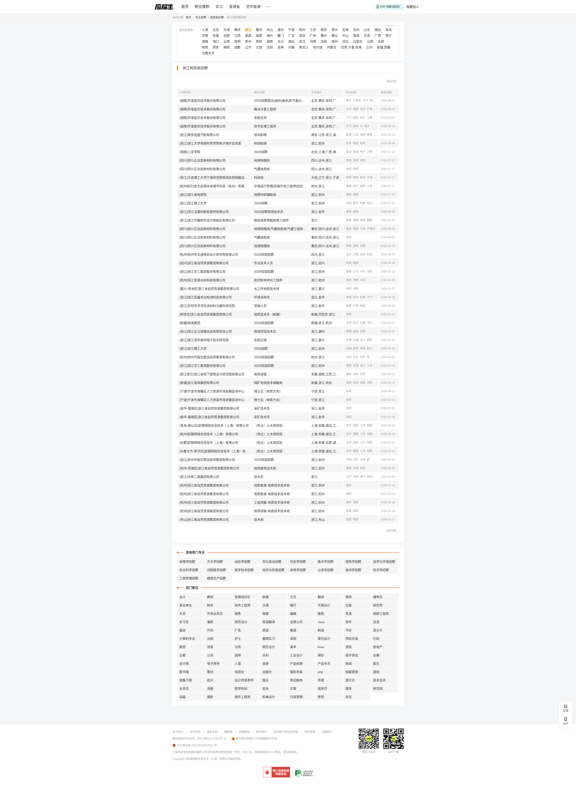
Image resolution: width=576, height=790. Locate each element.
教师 (210, 597)
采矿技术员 (262, 408)
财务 (210, 605)
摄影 (210, 697)
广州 (313, 35)
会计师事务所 (244, 680)
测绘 (374, 126)
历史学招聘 (298, 561)
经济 (362, 254)
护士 (238, 638)
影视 (348, 134)
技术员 (258, 477)
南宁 (388, 35)
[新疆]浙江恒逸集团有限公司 (199, 383)
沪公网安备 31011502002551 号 (197, 745)
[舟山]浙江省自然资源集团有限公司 (204, 519)
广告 (238, 630)
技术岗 (258, 519)
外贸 (210, 630)
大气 (365, 100)
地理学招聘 (187, 561)
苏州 (356, 30)
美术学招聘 (325, 561)
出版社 (267, 672)
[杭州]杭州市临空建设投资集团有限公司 (207, 357)
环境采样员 (262, 297)
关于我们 (177, 732)
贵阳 (259, 41)
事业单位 (185, 605)
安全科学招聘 (188, 570)
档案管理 (351, 672)
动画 (182, 697)
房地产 (377, 647)
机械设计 (268, 697)
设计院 (184, 663)
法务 (238, 647)
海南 (205, 41)
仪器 (362, 297)
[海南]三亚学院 (190, 152)
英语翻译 (268, 622)
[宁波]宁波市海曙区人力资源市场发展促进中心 (212, 391)
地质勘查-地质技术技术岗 (272, 485)
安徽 (216, 35)
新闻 (348, 663)
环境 (369, 177)
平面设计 (324, 605)
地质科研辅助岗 (265, 194)
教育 (369, 134)
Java (321, 622)
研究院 (377, 688)
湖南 (270, 41)
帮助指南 (309, 732)
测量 (210, 688)
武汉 (302, 41)
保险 (321, 655)
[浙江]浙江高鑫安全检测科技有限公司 (206, 297)
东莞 (367, 35)
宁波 (291, 30)
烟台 (378, 30)
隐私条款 (212, 732)
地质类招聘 (217, 17)
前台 (265, 688)
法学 (362, 357)
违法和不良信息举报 (286, 732)
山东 (367, 30)
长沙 (280, 41)
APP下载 (393, 752)
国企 (265, 680)
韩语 (321, 630)
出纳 (210, 638)
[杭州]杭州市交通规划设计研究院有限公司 (209, 254)
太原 (381, 41)
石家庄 (357, 41)
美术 (293, 647)
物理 (348, 160)
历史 (355, 357)
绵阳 (226, 47)
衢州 (259, 30)
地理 (348, 186)
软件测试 (351, 655)
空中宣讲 (253, 7)
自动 (369, 476)
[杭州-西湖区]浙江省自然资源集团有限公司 (209, 468)
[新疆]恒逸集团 (190, 323)
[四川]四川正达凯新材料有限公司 (202, 160)
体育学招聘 (298, 570)
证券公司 (296, 622)
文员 (293, 597)
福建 (259, 35)
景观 (321, 697)
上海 (205, 30)
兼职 (210, 622)
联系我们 (261, 732)
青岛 (388, 30)
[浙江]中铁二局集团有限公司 (199, 477)
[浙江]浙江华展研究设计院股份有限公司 (207, 220)
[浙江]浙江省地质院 (193, 194)
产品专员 (324, 663)
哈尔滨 (317, 47)
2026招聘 (261, 152)
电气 (369, 322)
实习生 (184, 622)
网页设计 (241, 622)
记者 (182, 655)
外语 (355, 305)
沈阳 (270, 47)
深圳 (302, 35)
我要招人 (412, 7)
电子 (348, 100)
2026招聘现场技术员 (268, 212)
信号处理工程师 (265, 126)
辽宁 (248, 47)
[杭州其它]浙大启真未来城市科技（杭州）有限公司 (215, 186)
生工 (362, 340)
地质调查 (260, 374)
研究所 (377, 605)
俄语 (293, 630)
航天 (210, 680)
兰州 (369, 47)
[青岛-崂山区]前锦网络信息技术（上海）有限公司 (214, 425)
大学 (182, 613)
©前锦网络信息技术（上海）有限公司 (207, 759)
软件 (348, 622)
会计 (182, 597)
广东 (291, 35)
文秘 (348, 605)
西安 (216, 47)
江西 (237, 35)
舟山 (270, 30)
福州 (270, 35)
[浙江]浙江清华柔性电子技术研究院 (204, 340)
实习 (219, 7)
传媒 (321, 680)
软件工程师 (242, 605)
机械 (355, 151)
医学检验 (241, 688)
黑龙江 (303, 47)
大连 (259, 47)
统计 (369, 203)
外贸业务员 (215, 613)
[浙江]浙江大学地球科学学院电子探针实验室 (210, 143)
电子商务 (213, 663)
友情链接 (244, 732)
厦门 (280, 35)
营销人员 (260, 306)
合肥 (226, 35)
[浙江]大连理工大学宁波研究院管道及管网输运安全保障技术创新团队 (215, 177)
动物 (348, 203)
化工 (376, 186)
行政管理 (296, 697)
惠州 (324, 35)
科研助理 (260, 143)
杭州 (302, 30)
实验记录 (260, 340)
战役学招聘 (242, 561)
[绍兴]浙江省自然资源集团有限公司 (204, 263)
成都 (237, 47)
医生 (376, 663)
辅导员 (377, 597)
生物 (348, 340)
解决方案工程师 (265, 109)
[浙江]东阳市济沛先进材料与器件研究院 (207, 306)
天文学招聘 (215, 561)
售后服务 (296, 680)
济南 (205, 35)
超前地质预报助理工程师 (271, 220)
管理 (348, 271)
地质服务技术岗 (265, 468)
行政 (376, 638)
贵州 (248, 41)
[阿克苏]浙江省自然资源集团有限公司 (206, 314)
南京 (324, 30)
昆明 (237, 41)
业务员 (184, 688)
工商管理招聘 (188, 578)
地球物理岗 (262, 160)
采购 (293, 638)
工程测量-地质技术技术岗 (272, 502)
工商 (355, 134)
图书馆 (184, 672)
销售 (238, 613)
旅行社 (350, 680)
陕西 (205, 47)
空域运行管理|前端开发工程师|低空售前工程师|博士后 (281, 186)
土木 (369, 186)
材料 (376, 177)
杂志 (348, 697)
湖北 (291, 41)
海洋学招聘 (353, 570)
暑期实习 (268, 638)
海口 (216, 41)
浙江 (248, 30)
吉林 (280, 47)
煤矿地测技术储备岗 (268, 383)
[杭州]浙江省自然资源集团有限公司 (204, 485)
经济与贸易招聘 (273, 570)
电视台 (239, 672)
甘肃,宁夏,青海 (351, 47)
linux (321, 647)
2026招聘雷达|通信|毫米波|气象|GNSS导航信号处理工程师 (281, 100)
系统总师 (260, 117)
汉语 (376, 134)
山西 (370, 41)
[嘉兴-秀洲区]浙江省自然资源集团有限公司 (209, 288)
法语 (376, 622)
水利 (362, 271)
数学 (355, 203)
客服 (265, 613)
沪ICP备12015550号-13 (212, 738)
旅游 (265, 663)
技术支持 (379, 680)
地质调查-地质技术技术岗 (272, 511)
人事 (238, 663)
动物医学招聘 (216, 570)
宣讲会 (234, 7)
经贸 (369, 254)
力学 (348, 476)
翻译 (321, 597)
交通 (355, 254)
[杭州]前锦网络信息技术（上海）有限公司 (209, 434)
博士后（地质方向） (268, 391)
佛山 (334, 35)
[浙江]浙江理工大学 (193, 203)
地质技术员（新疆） (268, 314)
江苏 (313, 30)
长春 (291, 47)
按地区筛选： (187, 30)
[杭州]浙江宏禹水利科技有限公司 (202, 280)
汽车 (348, 630)
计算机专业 (187, 638)
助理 (265, 597)
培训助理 (260, 135)
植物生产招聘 (216, 578)
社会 (374, 357)
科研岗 (258, 177)
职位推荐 (202, 7)
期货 (182, 647)
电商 (362, 305)
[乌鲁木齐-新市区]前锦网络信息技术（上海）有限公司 (215, 451)
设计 (348, 254)
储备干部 (185, 680)
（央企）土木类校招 (268, 425)
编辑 (293, 613)
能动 (348, 151)
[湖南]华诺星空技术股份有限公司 (202, 100)
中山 (345, 35)
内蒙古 (331, 47)
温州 (280, 30)
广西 (378, 35)
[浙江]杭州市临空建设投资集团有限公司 (207, 459)
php (320, 672)
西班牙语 (351, 638)
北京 (216, 30)
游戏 (376, 672)
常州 (334, 30)
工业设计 (296, 655)
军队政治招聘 (271, 561)
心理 (376, 203)
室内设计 (324, 638)
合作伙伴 (195, 732)
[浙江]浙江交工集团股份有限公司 (202, 271)
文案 (293, 688)
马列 (348, 357)
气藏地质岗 (262, 169)
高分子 (377, 630)
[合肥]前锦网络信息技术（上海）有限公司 (209, 442)
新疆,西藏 (383, 47)
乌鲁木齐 (208, 53)
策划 (210, 672)
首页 (185, 7)
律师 (348, 597)
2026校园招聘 (264, 254)
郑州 (334, 41)
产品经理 (296, 663)
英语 (348, 613)
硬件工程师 (242, 697)
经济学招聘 (381, 570)
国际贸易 (296, 672)
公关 (210, 655)
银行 (293, 605)
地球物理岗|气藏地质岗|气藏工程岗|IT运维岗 (281, 229)
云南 (226, 41)
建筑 (362, 186)
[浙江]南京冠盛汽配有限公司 (199, 135)
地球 (355, 160)
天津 (226, 30)
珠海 (356, 35)
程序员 (322, 688)
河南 (313, 41)
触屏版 (228, 732)
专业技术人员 (263, 263)
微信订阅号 (369, 752)
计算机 (357, 100)
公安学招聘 (325, 570)
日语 (265, 605)
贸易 (210, 647)
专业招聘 (200, 17)
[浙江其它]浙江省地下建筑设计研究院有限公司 (212, 374)
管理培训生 (242, 597)
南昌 (248, 35)
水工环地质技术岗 (266, 288)
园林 (238, 655)
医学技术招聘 (244, 570)
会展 (376, 655)
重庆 (237, 30)
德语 (265, 630)
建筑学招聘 (353, 561)
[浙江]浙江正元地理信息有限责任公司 (206, 331)
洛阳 (324, 41)
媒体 (348, 688)
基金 (182, 630)
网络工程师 (381, 613)
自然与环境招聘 (384, 561)
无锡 (345, 30)
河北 (345, 41)
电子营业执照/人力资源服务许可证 (256, 738)
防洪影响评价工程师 (268, 280)
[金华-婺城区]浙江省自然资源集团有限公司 (209, 408)
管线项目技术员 (265, 331)
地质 (372, 100)
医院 (321, 613)
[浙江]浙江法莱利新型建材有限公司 (204, 212)
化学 (348, 143)
